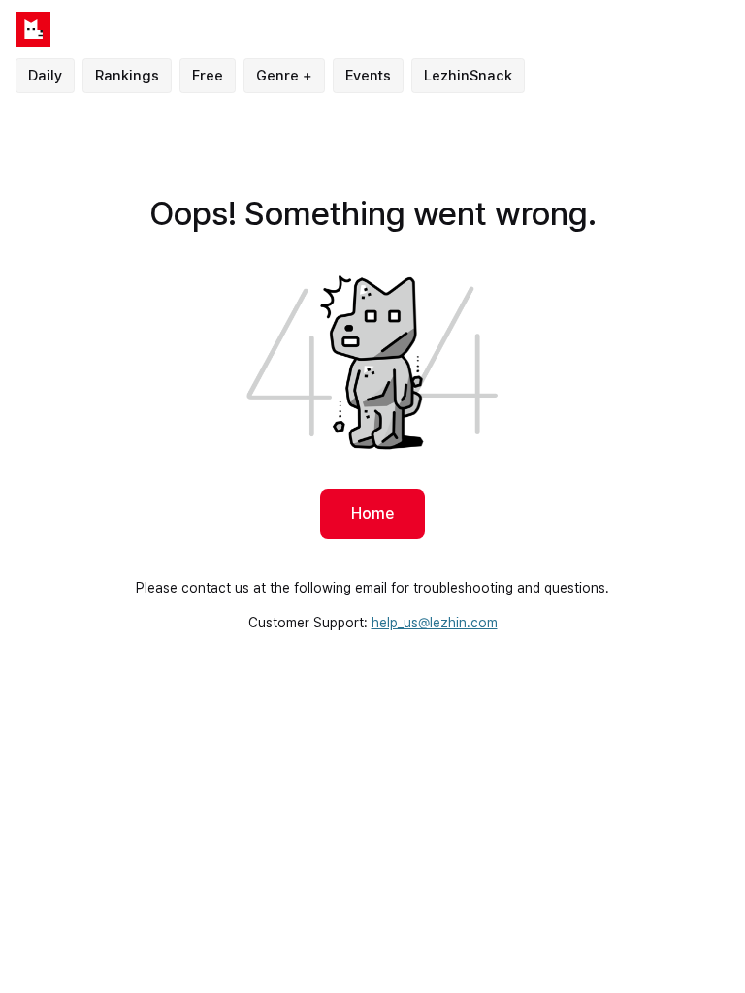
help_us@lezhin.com (435, 622)
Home (372, 513)
